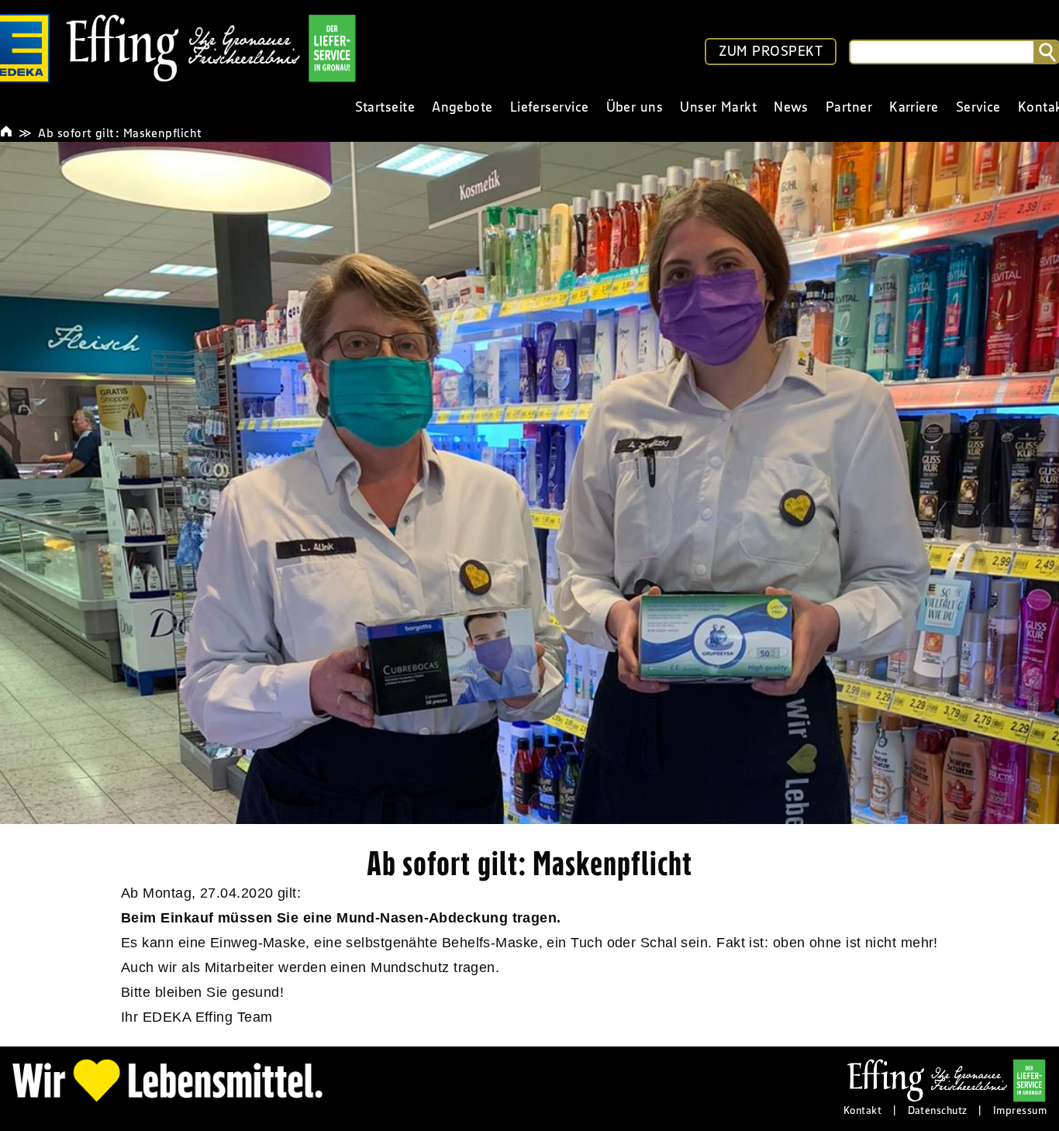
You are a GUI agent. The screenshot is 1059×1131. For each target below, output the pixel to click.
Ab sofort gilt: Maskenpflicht (120, 132)
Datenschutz (938, 1110)
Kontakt (862, 1110)
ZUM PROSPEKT (771, 51)
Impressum (1020, 1110)
